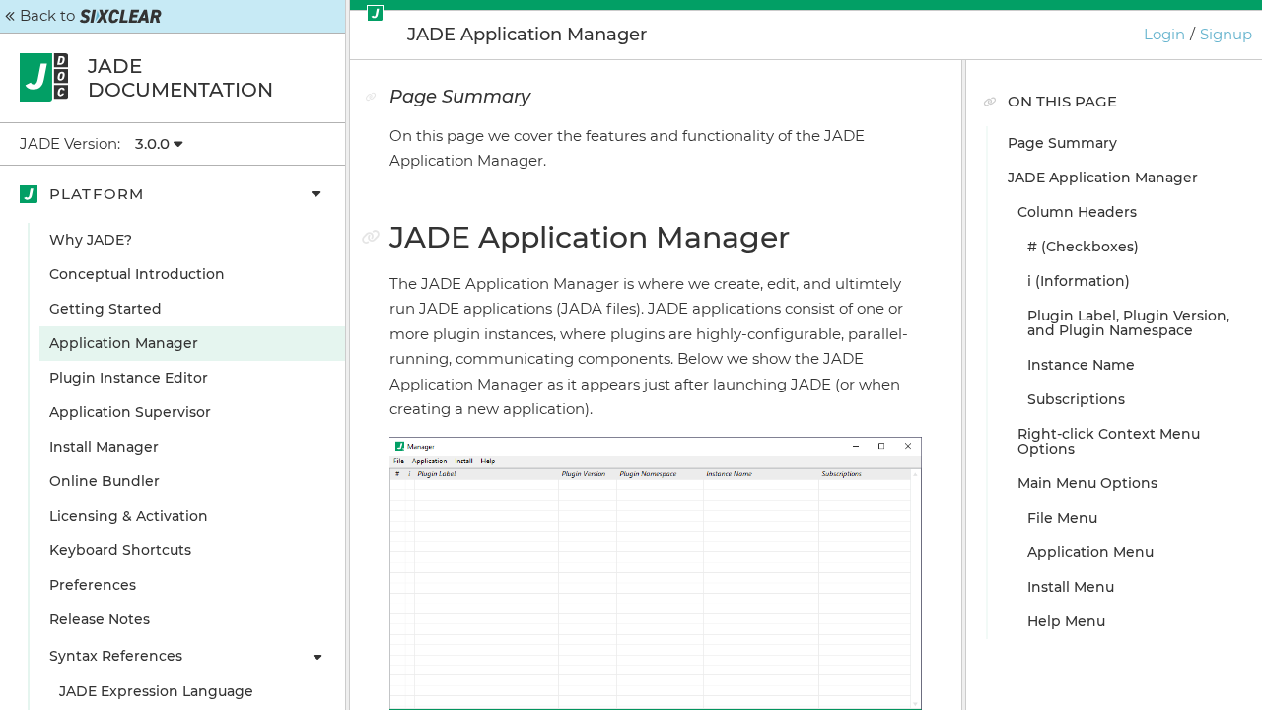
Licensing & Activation (128, 516)
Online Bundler (104, 481)
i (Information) (1078, 281)
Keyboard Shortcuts (120, 550)
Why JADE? (90, 240)
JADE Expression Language (156, 691)
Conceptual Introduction (137, 274)
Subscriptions (1076, 399)
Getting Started (105, 309)
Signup (1226, 34)
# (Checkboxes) (1083, 246)
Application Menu (1090, 552)
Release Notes (99, 619)
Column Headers (1077, 212)
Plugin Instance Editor (128, 378)
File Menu (1062, 518)
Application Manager (123, 343)
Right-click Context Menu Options (1108, 441)
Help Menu (1066, 621)
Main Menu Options (1087, 483)
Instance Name (1081, 365)
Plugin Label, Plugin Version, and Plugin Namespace (1128, 323)
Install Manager (104, 447)
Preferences (92, 585)
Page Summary (1062, 143)
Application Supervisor (130, 412)
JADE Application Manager (1103, 177)
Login (1164, 34)
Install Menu (1070, 587)
